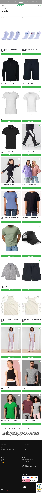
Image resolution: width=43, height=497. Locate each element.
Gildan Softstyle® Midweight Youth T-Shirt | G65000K (30, 218)
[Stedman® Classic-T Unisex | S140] (31, 406)
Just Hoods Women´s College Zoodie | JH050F (30, 184)
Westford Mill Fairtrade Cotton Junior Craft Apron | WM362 (31, 320)
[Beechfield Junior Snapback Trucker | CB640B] (31, 238)
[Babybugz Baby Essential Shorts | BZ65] (31, 272)
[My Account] (38, 5)
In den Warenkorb (11, 390)
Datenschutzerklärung (5, 452)
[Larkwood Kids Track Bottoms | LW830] (31, 137)
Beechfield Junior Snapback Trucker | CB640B (30, 251)
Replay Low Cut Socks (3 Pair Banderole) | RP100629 (9, 50)
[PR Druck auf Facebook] (25, 487)
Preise (23, 452)
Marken (23, 451)
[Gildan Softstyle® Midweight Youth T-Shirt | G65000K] (31, 203)
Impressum (3, 454)
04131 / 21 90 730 (25, 461)
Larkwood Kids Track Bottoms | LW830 (29, 151)
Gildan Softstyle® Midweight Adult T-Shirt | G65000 (9, 252)
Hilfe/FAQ (27, 459)
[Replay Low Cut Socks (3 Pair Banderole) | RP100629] (11, 35)
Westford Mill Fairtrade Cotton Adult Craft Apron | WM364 (10, 320)
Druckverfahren (25, 449)
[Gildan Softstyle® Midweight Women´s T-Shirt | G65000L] (11, 203)
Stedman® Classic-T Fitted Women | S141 (9, 420)
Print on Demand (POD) (26, 454)
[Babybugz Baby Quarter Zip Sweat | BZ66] (11, 272)
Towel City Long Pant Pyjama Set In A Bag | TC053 (10, 353)
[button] (40, 5)
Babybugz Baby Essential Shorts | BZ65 (29, 286)
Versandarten (3, 446)
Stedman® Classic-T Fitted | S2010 (28, 387)
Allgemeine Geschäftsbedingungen (7, 449)
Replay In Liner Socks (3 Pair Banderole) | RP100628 (29, 50)
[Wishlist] (19, 24)
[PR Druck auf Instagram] (23, 487)
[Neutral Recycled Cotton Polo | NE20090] (11, 137)
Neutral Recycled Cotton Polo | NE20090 (8, 151)
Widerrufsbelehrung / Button (6, 451)
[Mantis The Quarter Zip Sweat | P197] (11, 69)
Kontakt (2, 459)
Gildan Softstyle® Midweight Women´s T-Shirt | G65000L (10, 218)
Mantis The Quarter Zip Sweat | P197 (8, 83)
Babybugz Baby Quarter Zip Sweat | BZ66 (9, 286)
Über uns (2, 460)
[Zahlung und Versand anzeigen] (31, 479)
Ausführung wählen (10, 87)
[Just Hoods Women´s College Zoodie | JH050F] (31, 170)
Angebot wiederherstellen (27, 446)
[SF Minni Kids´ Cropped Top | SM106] (11, 373)
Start (1, 8)
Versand (31, 459)
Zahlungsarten (3, 444)
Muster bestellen (25, 447)
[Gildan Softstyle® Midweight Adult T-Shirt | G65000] (11, 238)
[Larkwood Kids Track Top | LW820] (11, 170)
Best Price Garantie (4, 447)
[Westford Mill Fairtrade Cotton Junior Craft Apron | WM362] (31, 305)
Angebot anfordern (25, 444)
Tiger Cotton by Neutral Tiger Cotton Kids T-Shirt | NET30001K (31, 117)
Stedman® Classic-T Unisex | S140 (28, 420)
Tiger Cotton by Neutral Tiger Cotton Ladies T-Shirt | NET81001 (10, 117)
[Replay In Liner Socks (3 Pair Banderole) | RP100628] (31, 35)
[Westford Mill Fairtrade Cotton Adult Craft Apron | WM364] (11, 305)
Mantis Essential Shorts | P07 (27, 83)
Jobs (2, 462)
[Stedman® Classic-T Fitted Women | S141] (11, 406)
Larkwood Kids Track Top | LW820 (7, 184)
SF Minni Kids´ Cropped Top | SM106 (8, 387)
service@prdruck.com (26, 462)
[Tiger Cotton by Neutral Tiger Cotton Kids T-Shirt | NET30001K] (31, 103)
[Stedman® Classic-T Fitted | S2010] (31, 373)
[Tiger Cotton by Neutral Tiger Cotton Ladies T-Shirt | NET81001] (11, 103)
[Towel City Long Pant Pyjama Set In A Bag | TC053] (11, 340)
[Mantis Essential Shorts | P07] (31, 69)
